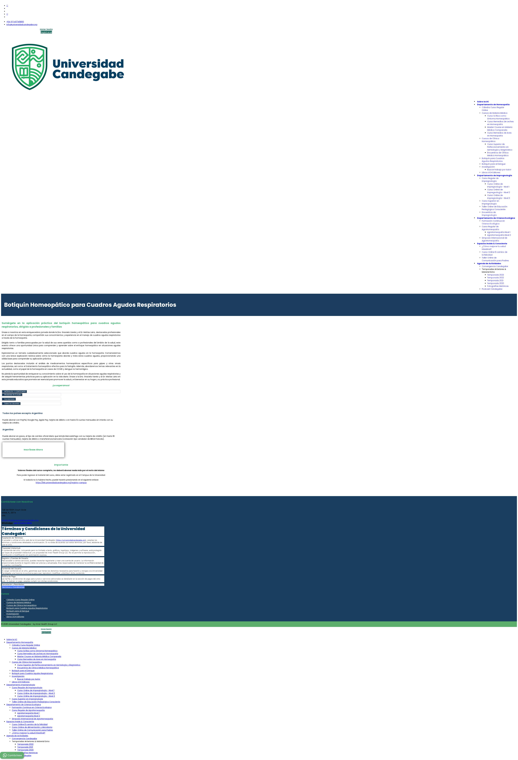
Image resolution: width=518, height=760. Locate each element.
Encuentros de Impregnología (489, 213)
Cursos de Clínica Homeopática (490, 140)
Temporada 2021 (495, 280)
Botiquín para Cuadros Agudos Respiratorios (493, 159)
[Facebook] (7, 5)
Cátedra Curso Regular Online (20, 599)
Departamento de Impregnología (494, 175)
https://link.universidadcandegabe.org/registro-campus (61, 482)
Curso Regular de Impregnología (490, 179)
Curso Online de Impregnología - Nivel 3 (498, 196)
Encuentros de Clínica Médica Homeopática (497, 154)
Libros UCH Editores (491, 172)
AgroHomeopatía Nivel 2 (499, 235)
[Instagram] (7, 14)
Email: (5, 520)
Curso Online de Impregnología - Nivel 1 (498, 185)
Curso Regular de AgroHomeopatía (490, 228)
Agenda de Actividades (489, 263)
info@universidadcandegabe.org (21, 24)
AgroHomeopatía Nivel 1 (498, 232)
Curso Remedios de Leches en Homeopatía (500, 123)
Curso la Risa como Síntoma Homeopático (498, 117)
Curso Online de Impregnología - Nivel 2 (498, 191)
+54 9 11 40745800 (15, 21)
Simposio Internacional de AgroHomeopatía (494, 239)
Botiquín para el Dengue (493, 164)
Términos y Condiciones (13, 587)
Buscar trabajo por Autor (499, 169)
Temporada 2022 (495, 277)
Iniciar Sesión (46, 29)
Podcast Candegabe (492, 289)
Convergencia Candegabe (495, 266)
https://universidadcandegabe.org (71, 540)
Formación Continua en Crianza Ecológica (493, 222)
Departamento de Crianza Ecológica (496, 218)
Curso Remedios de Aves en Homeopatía (499, 134)
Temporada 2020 (495, 283)
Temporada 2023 (495, 274)
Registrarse (46, 32)
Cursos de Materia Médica (494, 113)
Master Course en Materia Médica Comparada (499, 128)
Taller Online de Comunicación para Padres (495, 259)
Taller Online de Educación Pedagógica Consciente (494, 208)
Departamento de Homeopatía (493, 104)
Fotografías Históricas (498, 286)
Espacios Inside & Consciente (492, 243)
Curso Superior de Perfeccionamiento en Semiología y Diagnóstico (499, 147)
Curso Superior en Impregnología (490, 202)
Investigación (488, 166)
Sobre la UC (483, 101)
